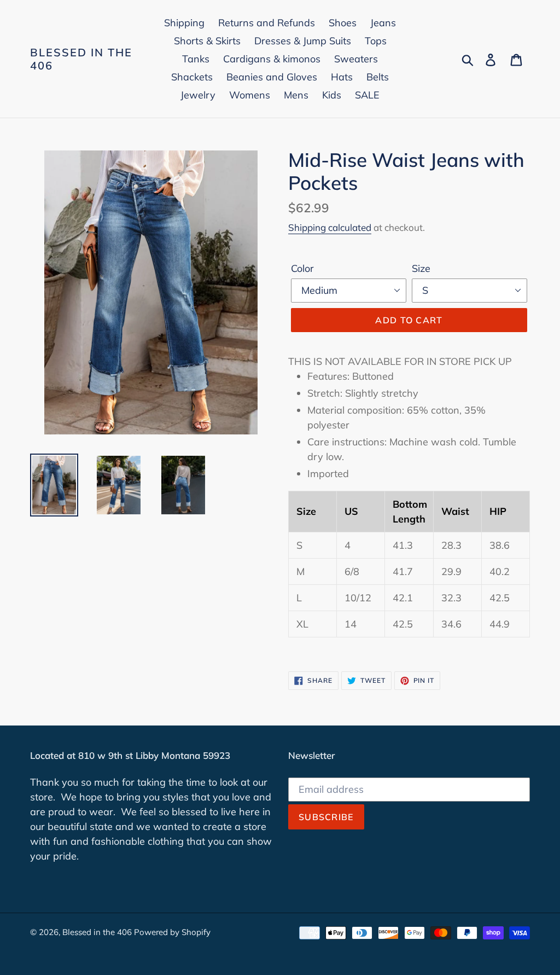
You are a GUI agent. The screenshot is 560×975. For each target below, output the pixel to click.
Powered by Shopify (172, 932)
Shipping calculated (329, 227)
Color (302, 268)
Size (421, 268)
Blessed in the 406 (81, 59)
